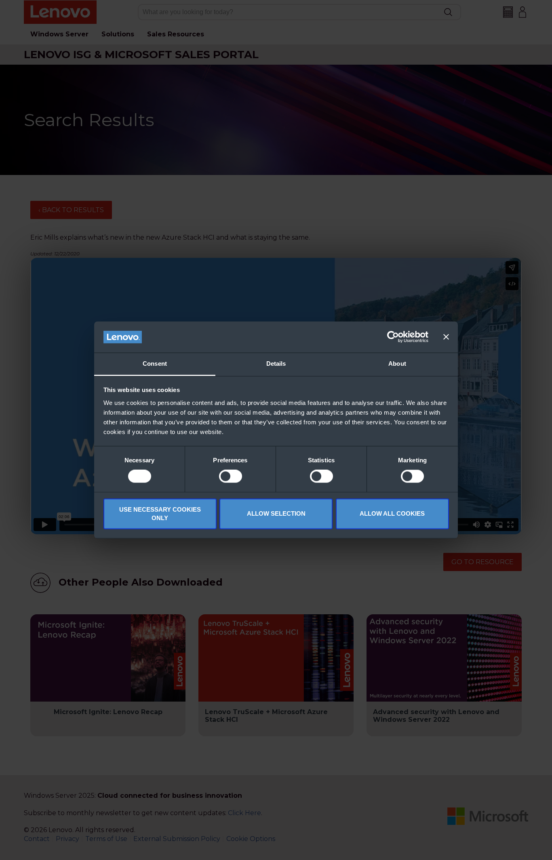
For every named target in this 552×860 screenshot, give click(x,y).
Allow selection (276, 513)
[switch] (230, 476)
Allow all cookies (392, 513)
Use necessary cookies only (160, 513)
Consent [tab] (155, 363)
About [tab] (397, 363)
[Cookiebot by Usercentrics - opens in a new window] (393, 337)
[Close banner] (446, 337)
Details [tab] (276, 363)
